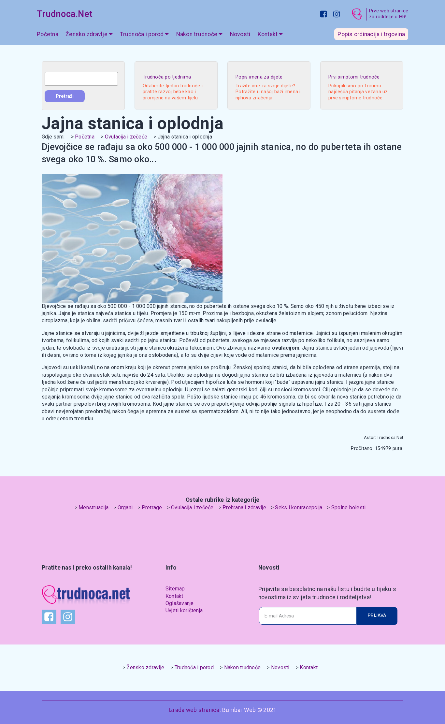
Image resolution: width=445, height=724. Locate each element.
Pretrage (152, 507)
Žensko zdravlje (145, 667)
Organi (125, 507)
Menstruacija (93, 507)
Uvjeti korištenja (184, 610)
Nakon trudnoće (242, 667)
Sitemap (175, 589)
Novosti (240, 34)
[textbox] (81, 79)
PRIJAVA (377, 615)
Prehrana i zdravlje (244, 507)
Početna (47, 34)
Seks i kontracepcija (298, 507)
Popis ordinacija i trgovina (371, 34)
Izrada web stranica (194, 710)
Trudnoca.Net (65, 14)
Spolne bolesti (348, 507)
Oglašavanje (179, 603)
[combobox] (81, 78)
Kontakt (174, 596)
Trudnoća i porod (194, 667)
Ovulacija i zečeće (126, 137)
